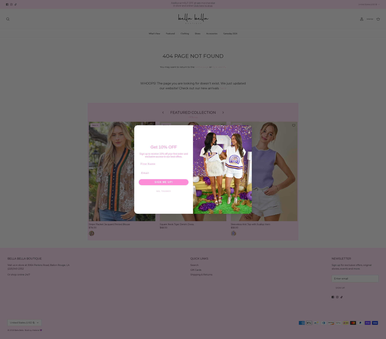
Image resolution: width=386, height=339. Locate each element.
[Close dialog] (248, 128)
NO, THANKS (164, 191)
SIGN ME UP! (164, 182)
